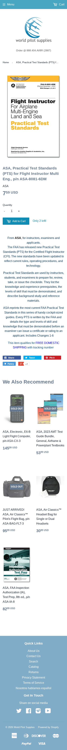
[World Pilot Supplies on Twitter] (19, 711)
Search (33, 661)
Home (6, 62)
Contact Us (33, 656)
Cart (61, 4)
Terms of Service (33, 682)
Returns (34, 672)
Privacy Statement (33, 677)
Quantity (7, 204)
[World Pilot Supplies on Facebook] (28, 711)
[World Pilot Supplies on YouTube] (48, 711)
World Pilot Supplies (24, 727)
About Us (33, 650)
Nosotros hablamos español (33, 688)
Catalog (34, 666)
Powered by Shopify (48, 727)
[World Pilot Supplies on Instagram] (38, 711)
